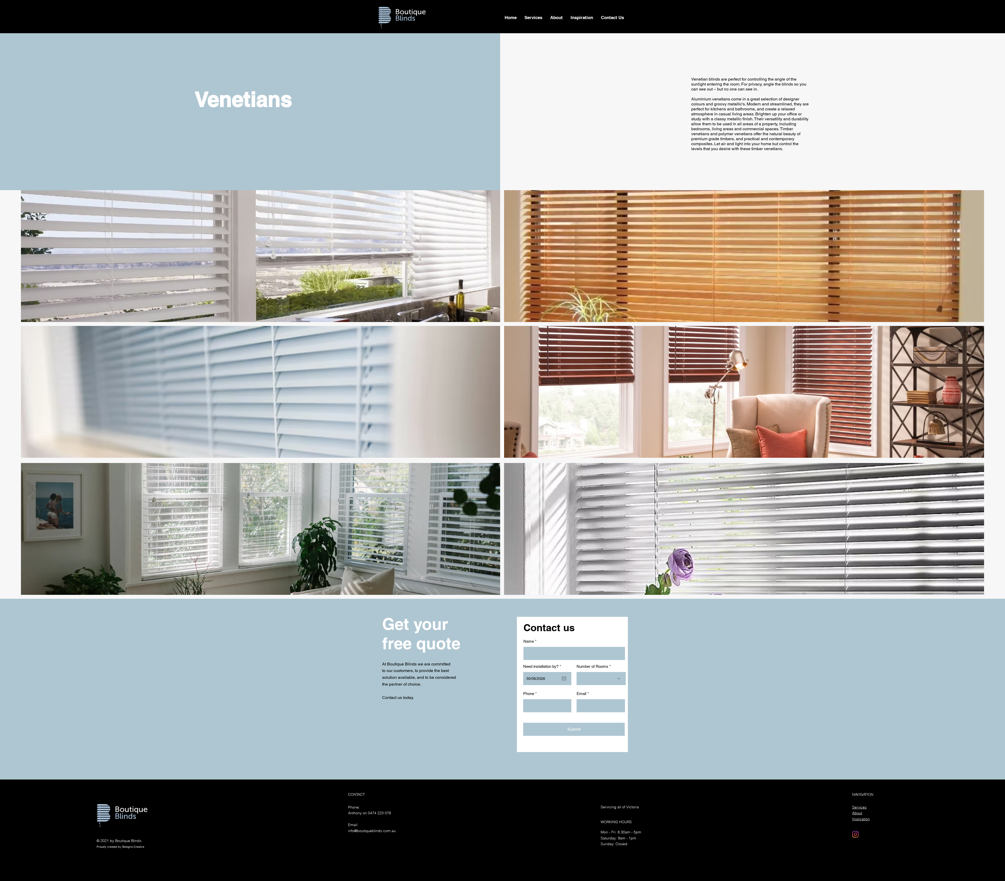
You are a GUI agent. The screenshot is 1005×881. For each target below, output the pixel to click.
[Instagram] (855, 834)
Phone (528, 694)
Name (528, 641)
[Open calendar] (564, 678)
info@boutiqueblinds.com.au (372, 830)
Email (581, 694)
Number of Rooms (592, 666)
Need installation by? (543, 666)
